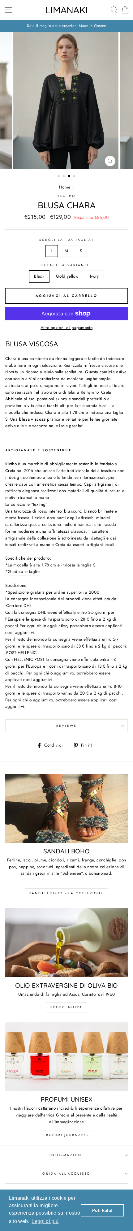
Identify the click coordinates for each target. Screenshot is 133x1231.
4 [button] (74, 176)
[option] (66, 26)
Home (64, 187)
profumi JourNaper (66, 1135)
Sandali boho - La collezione (66, 893)
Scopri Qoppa (66, 1007)
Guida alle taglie (24, 571)
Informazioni (66, 1155)
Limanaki (66, 10)
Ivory (94, 276)
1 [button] (59, 176)
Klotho (66, 195)
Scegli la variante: (66, 265)
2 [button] (64, 176)
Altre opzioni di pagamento (66, 327)
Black (39, 276)
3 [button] (69, 176)
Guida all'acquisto (66, 1173)
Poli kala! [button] (102, 1210)
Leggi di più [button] (45, 1221)
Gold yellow (67, 276)
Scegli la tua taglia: (66, 239)
